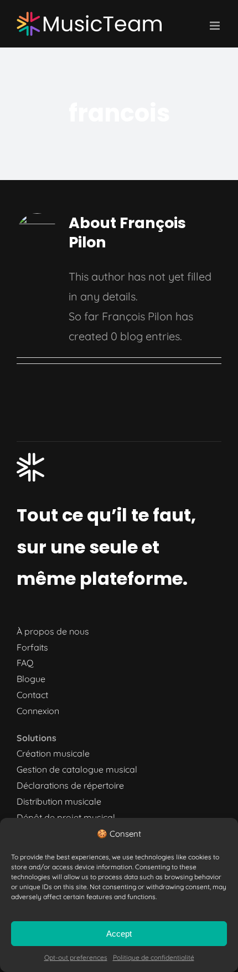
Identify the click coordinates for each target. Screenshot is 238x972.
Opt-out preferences (75, 957)
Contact (32, 694)
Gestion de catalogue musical (77, 769)
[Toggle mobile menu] (215, 25)
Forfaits (32, 647)
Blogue (31, 678)
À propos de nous (53, 631)
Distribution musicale (59, 801)
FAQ (25, 662)
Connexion (38, 710)
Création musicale (53, 753)
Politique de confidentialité (153, 957)
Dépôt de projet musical (66, 817)
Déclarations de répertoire (70, 785)
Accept (119, 933)
